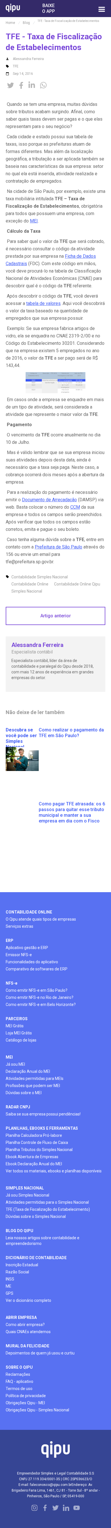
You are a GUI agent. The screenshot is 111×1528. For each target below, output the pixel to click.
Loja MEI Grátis (19, 1033)
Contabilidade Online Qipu (77, 584)
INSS (10, 1279)
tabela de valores (43, 303)
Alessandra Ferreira (28, 59)
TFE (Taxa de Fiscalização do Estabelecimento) (48, 1209)
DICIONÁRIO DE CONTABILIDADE (36, 1257)
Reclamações (18, 1374)
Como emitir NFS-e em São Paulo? (36, 990)
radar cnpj (18, 1107)
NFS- (11, 983)
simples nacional (25, 1188)
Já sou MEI (15, 1064)
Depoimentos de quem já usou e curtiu (40, 1353)
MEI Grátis (15, 1026)
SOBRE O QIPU (19, 1367)
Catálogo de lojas (21, 1040)
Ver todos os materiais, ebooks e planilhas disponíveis (54, 1171)
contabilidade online (29, 912)
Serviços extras (19, 926)
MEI (34, 221)
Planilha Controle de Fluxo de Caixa (37, 1142)
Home (10, 23)
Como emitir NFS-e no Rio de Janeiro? (39, 997)
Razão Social (17, 1272)
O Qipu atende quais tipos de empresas (41, 919)
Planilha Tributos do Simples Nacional (39, 1149)
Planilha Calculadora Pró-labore (34, 1135)
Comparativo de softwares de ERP (36, 969)
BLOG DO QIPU (19, 1230)
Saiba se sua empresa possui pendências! (43, 1114)
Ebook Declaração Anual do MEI (34, 1164)
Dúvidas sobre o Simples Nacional (36, 1216)
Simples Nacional (26, 591)
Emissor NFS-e (19, 954)
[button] (101, 8)
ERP (9, 940)
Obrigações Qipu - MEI (25, 1403)
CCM (75, 507)
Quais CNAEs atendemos (28, 1331)
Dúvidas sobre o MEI (24, 1092)
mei (9, 1057)
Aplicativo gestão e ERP (27, 947)
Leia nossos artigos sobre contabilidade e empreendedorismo (42, 1241)
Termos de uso (19, 1388)
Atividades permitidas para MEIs (34, 1078)
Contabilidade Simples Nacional (39, 577)
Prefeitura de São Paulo (58, 547)
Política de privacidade (26, 1395)
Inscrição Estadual (22, 1265)
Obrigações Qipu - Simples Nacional (37, 1410)
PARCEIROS (17, 1018)
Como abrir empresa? (25, 1324)
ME (8, 1286)
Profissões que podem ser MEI (33, 1085)
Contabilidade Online (29, 584)
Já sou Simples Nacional (27, 1195)
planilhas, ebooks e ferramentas (42, 1128)
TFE (15, 66)
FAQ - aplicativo (19, 1381)
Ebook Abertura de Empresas (32, 1156)
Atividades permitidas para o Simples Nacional (47, 1202)
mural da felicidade (27, 1346)
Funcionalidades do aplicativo (32, 962)
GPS (9, 1293)
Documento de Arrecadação (49, 499)
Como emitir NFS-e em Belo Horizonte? (41, 1004)
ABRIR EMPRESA (21, 1317)
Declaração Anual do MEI (28, 1071)
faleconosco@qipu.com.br (50, 1485)
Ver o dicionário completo (28, 1300)
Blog (26, 23)
